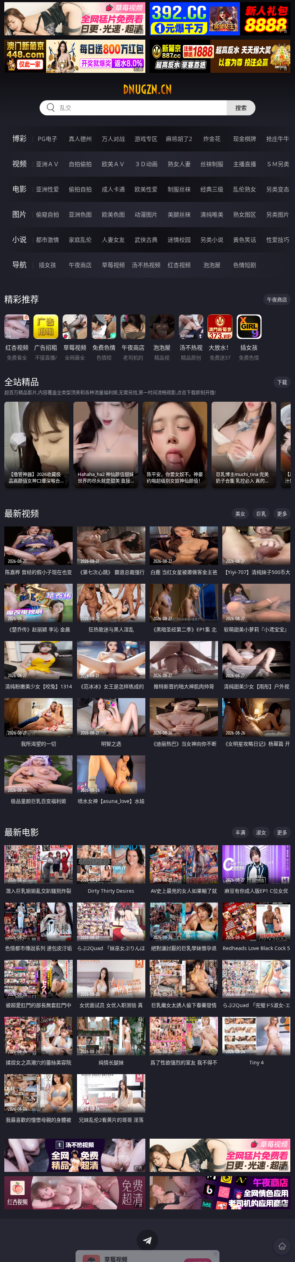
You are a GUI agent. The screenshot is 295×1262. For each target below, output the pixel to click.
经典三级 (211, 189)
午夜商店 (80, 265)
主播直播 (244, 164)
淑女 (261, 832)
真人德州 (80, 139)
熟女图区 (244, 215)
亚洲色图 (80, 215)
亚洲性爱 (47, 189)
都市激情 (47, 240)
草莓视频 (113, 265)
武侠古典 (146, 240)
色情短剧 (244, 265)
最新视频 (21, 513)
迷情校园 (179, 240)
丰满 (240, 832)
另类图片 (277, 215)
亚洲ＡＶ (47, 164)
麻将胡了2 (179, 139)
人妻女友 (113, 240)
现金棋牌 (244, 139)
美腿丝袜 (179, 215)
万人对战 (113, 139)
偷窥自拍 (47, 215)
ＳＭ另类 (277, 164)
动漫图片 (146, 215)
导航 (19, 265)
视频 (19, 164)
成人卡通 (113, 189)
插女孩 (47, 265)
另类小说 (211, 240)
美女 (240, 513)
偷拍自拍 (80, 189)
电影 (19, 189)
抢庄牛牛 (277, 139)
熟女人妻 (179, 164)
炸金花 (212, 139)
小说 (19, 239)
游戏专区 (146, 139)
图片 (19, 214)
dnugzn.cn (147, 89)
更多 (282, 513)
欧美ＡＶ (113, 164)
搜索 (241, 108)
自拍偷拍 (80, 164)
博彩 (19, 139)
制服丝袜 (179, 189)
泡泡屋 (212, 265)
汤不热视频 (146, 265)
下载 (282, 382)
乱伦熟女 (244, 189)
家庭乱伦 (80, 240)
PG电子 (47, 139)
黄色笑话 (244, 240)
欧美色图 (113, 215)
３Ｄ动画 (146, 164)
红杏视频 (179, 265)
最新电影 (21, 832)
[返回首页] (282, 1246)
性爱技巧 (277, 240)
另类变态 (277, 189)
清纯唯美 (211, 215)
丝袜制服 (211, 164)
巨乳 (261, 513)
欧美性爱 (146, 189)
